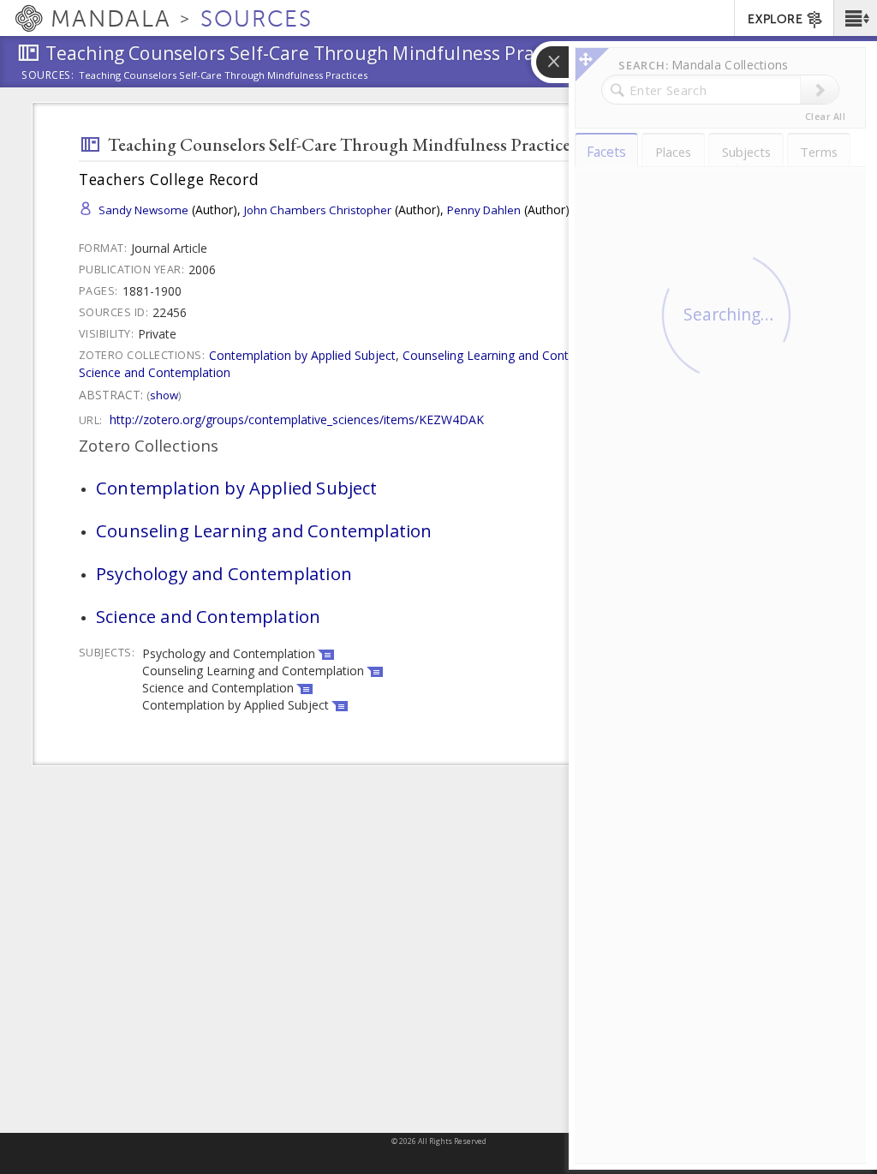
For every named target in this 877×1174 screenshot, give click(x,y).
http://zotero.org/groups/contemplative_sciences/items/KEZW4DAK (297, 419)
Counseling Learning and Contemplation (513, 355)
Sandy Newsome (143, 210)
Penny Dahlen (484, 210)
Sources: (48, 76)
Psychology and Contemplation (224, 573)
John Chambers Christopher (317, 210)
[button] (855, 18)
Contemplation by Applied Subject (302, 355)
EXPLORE (775, 19)
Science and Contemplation (154, 372)
